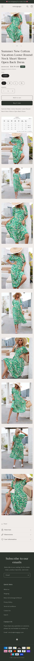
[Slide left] (13, 46)
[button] (2, 6)
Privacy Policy (8, 602)
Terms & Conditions (10, 606)
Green (5, 75)
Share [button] (5, 524)
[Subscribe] (28, 575)
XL (22, 83)
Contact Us (7, 610)
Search (6, 615)
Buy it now (17, 103)
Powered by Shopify (20, 657)
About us (6, 589)
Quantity (3, 87)
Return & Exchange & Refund (13, 598)
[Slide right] (21, 46)
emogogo (14, 657)
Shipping (3, 69)
